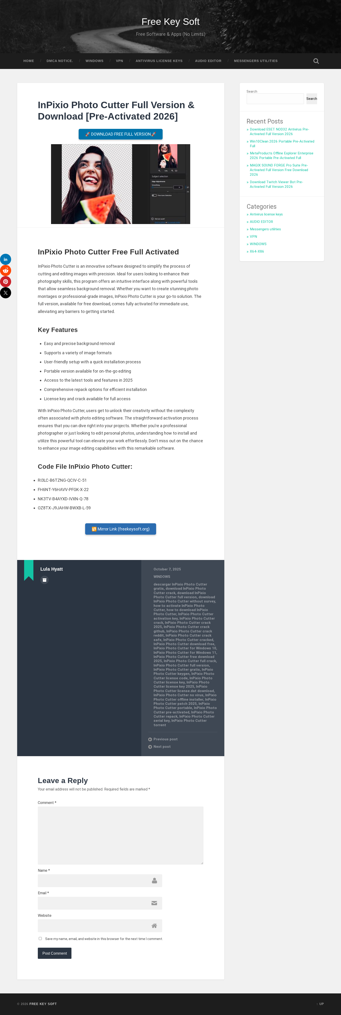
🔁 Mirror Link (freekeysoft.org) (121, 529)
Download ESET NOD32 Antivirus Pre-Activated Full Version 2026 (279, 131)
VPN (119, 61)
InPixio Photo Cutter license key (183, 680)
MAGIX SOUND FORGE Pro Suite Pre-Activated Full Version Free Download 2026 (279, 170)
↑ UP (320, 1004)
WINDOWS (94, 61)
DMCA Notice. (60, 61)
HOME (28, 61)
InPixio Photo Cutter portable (182, 706)
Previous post (166, 739)
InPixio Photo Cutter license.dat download (184, 688)
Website (44, 915)
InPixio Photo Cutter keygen (183, 671)
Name (44, 870)
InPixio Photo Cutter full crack (190, 661)
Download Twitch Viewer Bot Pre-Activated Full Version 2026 (276, 184)
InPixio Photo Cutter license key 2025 (181, 684)
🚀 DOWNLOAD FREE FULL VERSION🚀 (120, 134)
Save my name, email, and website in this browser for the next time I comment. (104, 939)
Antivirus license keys (159, 61)
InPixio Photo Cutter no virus (178, 695)
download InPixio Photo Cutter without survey (184, 599)
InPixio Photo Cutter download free (184, 644)
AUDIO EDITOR (208, 61)
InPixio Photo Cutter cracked (188, 640)
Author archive (44, 580)
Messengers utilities (256, 61)
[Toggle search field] (316, 61)
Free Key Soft (170, 21)
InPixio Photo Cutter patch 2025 (185, 701)
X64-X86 (257, 251)
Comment (47, 803)
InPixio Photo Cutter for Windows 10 (185, 648)
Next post (162, 747)
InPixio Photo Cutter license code (184, 676)
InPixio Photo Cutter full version (181, 665)
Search (252, 91)
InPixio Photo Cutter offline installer (185, 697)
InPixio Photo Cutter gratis (177, 669)
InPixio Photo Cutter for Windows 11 (185, 653)
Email (43, 893)
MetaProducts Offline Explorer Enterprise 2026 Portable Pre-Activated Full (281, 155)
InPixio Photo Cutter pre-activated (185, 710)
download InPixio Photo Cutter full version (180, 595)
